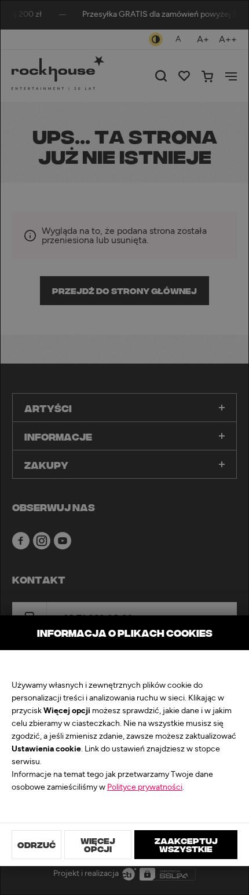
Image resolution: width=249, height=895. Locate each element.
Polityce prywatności (144, 787)
